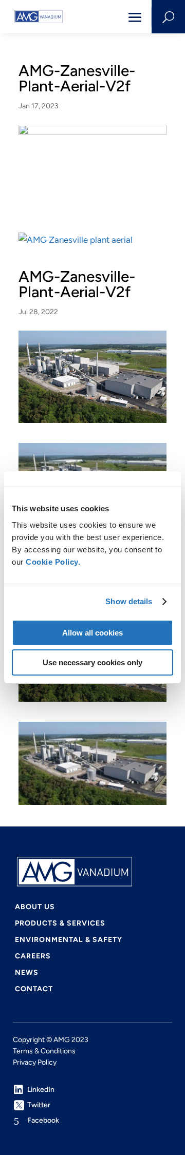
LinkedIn (40, 1089)
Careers (33, 956)
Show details (128, 601)
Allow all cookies (92, 632)
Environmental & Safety (68, 940)
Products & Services (60, 924)
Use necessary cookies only (92, 662)
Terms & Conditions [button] (44, 1051)
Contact (34, 989)
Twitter (38, 1105)
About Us (35, 907)
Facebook (43, 1120)
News (27, 973)
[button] (38, 16)
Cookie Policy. (53, 561)
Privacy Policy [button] (35, 1062)
